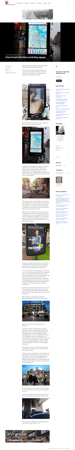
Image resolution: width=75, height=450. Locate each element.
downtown (7, 54)
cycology (45, 3)
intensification (32, 3)
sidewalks (12, 54)
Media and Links (59, 147)
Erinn (57, 214)
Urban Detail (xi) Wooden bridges (63, 108)
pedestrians (39, 3)
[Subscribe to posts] (56, 66)
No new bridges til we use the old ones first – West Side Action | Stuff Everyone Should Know (63, 199)
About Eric (58, 145)
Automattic (67, 448)
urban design (19, 3)
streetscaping (25, 3)
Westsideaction (8, 67)
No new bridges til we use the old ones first (62, 222)
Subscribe (59, 80)
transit (49, 3)
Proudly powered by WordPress (54, 448)
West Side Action (10, 4)
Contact (57, 150)
